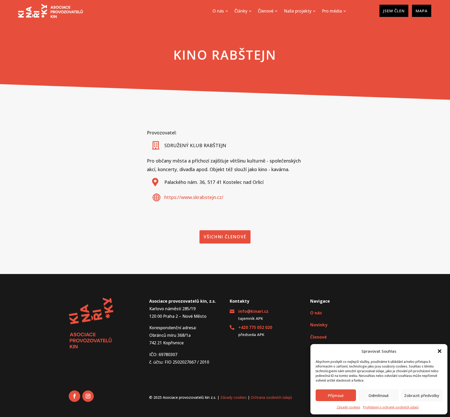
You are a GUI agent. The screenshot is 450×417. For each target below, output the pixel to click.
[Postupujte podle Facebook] (74, 396)
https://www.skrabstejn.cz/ (193, 197)
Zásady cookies (348, 407)
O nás (316, 313)
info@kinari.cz (253, 311)
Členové (318, 337)
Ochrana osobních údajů (271, 397)
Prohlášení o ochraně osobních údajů (391, 407)
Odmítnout (378, 395)
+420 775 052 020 (255, 327)
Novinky (318, 325)
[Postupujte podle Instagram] (88, 396)
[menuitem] (220, 11)
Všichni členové (225, 237)
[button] (439, 351)
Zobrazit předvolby (421, 395)
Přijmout (336, 395)
